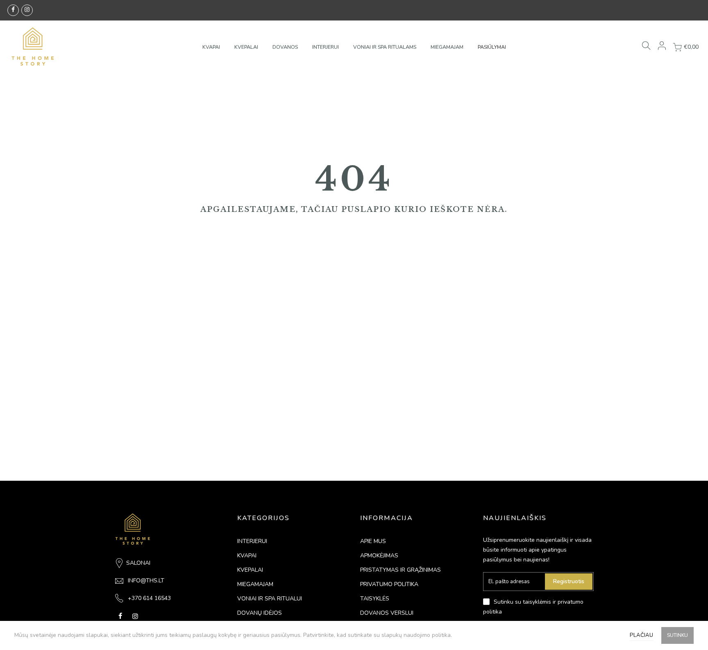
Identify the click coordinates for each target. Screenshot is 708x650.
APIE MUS (373, 541)
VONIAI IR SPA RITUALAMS (384, 46)
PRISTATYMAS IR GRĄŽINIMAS (400, 570)
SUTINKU (677, 635)
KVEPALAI (246, 46)
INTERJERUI (325, 46)
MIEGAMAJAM (447, 46)
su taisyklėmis (533, 602)
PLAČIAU (641, 635)
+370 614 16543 (149, 598)
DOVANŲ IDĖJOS (259, 613)
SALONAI (138, 563)
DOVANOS (285, 46)
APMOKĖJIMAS (379, 555)
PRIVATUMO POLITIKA (389, 584)
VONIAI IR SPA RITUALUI (269, 598)
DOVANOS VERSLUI (386, 613)
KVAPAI (211, 46)
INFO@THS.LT (146, 580)
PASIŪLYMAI (492, 46)
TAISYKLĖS (374, 598)
